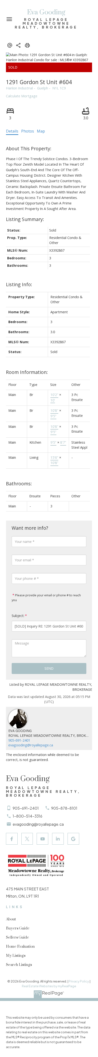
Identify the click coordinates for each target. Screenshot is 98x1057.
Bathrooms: (19, 483)
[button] (12, 839)
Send (49, 668)
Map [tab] (41, 131)
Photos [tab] (27, 131)
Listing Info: (19, 284)
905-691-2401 (19, 740)
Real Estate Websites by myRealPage (49, 986)
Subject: (18, 615)
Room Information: (27, 372)
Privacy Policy (79, 981)
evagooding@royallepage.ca (30, 745)
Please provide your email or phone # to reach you (46, 597)
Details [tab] (12, 131)
